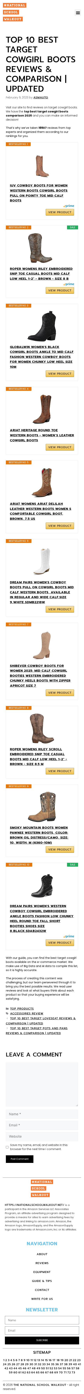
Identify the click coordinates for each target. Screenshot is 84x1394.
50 (43, 1368)
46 (25, 1368)
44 (15, 1368)
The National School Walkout (39, 1385)
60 (15, 1372)
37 (61, 1364)
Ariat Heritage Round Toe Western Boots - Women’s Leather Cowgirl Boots (42, 435)
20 (66, 1360)
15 (46, 1360)
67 (47, 1372)
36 (57, 1364)
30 (31, 1364)
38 (66, 1364)
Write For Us (42, 1299)
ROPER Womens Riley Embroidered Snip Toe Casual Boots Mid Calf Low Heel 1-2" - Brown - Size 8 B (41, 274)
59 (11, 1372)
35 (53, 1364)
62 (24, 1372)
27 (18, 1364)
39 (70, 1364)
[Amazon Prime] (68, 206)
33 (44, 1364)
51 (47, 1368)
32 (39, 1364)
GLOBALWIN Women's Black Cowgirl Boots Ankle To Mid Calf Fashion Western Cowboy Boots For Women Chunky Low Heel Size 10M (42, 357)
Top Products (22, 1009)
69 (56, 1372)
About (42, 1254)
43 (11, 1368)
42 (6, 1368)
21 (70, 1360)
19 (62, 1360)
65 (38, 1372)
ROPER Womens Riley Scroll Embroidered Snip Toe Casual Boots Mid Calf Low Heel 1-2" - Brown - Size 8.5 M (38, 757)
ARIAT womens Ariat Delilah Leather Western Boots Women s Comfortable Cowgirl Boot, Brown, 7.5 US (40, 511)
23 (79, 1360)
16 (50, 1360)
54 (60, 1368)
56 (69, 1368)
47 (29, 1368)
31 (35, 1364)
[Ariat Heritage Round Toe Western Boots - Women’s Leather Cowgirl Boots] (42, 409)
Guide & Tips (42, 1281)
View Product (59, 212)
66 (42, 1372)
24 (5, 1364)
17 (55, 1360)
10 (28, 1360)
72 (69, 1372)
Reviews (42, 1263)
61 (19, 1372)
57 (73, 1368)
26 (13, 1364)
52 (51, 1368)
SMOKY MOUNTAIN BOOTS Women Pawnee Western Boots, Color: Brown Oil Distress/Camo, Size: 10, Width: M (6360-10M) (39, 835)
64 (33, 1372)
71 (65, 1372)
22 (74, 1360)
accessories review (26, 1014)
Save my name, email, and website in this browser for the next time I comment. (39, 1147)
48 (34, 1368)
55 (64, 1368)
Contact (42, 1290)
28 (22, 1364)
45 (20, 1368)
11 (31, 1360)
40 (75, 1364)
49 (38, 1368)
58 (78, 1368)
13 (38, 1360)
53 (55, 1368)
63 (28, 1372)
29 (27, 1364)
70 (61, 1372)
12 (35, 1360)
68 (52, 1372)
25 (9, 1364)
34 (48, 1364)
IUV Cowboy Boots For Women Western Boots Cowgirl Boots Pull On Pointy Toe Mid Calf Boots (39, 193)
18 (58, 1360)
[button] (78, 12)
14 (42, 1360)
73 (73, 1372)
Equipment (42, 1272)
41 (79, 1364)
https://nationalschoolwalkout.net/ (34, 1205)
